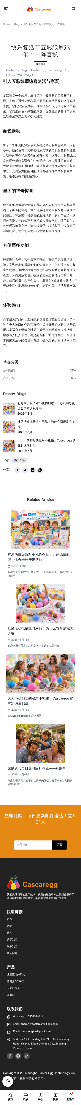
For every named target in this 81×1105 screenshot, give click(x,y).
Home (6, 24)
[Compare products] (73, 8)
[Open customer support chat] (7, 1081)
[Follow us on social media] (10, 1056)
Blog (16, 24)
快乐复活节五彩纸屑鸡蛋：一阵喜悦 (44, 24)
